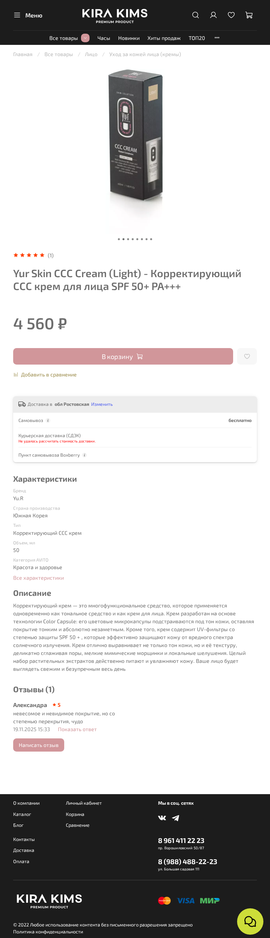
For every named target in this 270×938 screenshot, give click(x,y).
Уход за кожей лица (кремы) (145, 54)
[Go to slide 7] (147, 239)
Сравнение (78, 825)
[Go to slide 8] (151, 239)
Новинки (129, 38)
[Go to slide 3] (128, 239)
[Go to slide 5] (137, 239)
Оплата (21, 861)
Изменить (102, 404)
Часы (103, 38)
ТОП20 (197, 38)
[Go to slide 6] (142, 239)
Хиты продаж (164, 38)
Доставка (23, 850)
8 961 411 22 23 (181, 840)
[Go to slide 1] (119, 239)
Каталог (22, 814)
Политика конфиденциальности (48, 931)
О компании (26, 803)
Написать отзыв (39, 745)
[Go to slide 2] (123, 239)
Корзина (75, 814)
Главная (23, 54)
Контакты (24, 839)
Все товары (63, 38)
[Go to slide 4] (133, 239)
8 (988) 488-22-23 (187, 861)
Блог (18, 825)
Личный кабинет (84, 803)
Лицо (91, 54)
